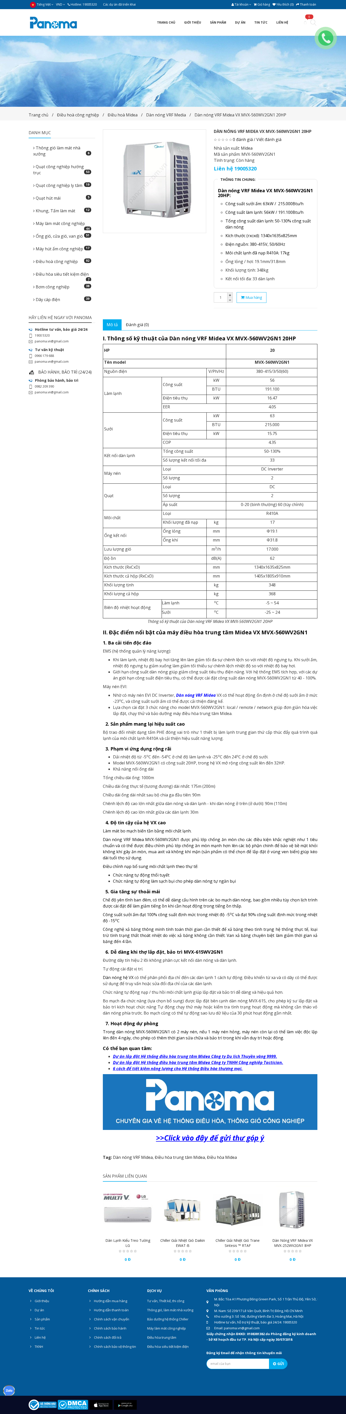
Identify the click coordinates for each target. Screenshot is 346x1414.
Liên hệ (40, 1337)
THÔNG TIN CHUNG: (238, 179)
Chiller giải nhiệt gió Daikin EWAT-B (182, 1243)
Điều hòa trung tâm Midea (180, 1157)
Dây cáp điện (62, 299)
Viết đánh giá (268, 139)
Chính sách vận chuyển (111, 1319)
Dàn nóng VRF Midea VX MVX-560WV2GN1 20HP (240, 115)
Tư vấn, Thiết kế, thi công (165, 1301)
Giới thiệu (41, 1301)
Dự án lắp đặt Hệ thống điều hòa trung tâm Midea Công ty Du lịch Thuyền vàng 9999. (195, 1056)
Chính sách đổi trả (107, 1337)
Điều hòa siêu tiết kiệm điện (62, 275)
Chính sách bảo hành (109, 1328)
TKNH (38, 1346)
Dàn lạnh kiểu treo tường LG (127, 1243)
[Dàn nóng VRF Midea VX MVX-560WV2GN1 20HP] (154, 181)
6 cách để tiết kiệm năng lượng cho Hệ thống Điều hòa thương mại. (178, 1068)
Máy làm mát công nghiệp (62, 225)
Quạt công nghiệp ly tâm (62, 185)
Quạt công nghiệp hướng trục (61, 170)
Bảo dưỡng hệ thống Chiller (167, 1319)
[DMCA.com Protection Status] (72, 1404)
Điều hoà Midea (123, 115)
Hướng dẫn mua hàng (110, 1301)
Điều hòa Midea (222, 1157)
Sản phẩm (42, 1319)
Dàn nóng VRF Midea (133, 1157)
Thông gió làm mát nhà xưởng (61, 151)
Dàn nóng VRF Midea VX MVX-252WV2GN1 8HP (292, 1243)
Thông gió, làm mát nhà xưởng (170, 1310)
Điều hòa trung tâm (161, 1337)
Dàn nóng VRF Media (166, 115)
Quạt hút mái (62, 198)
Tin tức (39, 1328)
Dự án (39, 1310)
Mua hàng (253, 297)
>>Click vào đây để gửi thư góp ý (210, 1138)
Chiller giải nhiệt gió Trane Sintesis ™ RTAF (238, 1243)
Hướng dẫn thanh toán (111, 1310)
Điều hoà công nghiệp (78, 115)
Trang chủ (38, 115)
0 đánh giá (243, 139)
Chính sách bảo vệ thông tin (114, 1346)
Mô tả (112, 324)
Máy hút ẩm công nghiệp (62, 249)
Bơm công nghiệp (62, 287)
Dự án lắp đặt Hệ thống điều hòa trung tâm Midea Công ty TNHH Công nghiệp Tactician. (198, 1062)
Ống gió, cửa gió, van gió (62, 236)
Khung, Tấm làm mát (62, 211)
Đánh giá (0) (137, 324)
